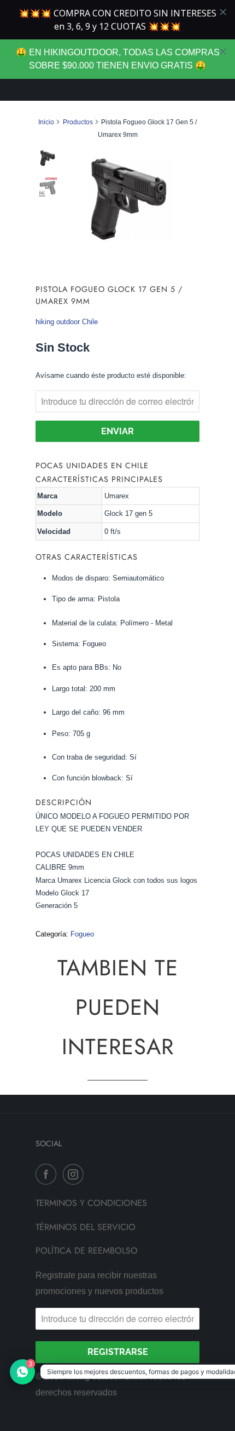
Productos (78, 122)
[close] (223, 51)
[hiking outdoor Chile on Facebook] (48, 1174)
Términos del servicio (86, 1227)
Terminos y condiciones (91, 1203)
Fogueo (82, 934)
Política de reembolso (87, 1250)
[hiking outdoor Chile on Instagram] (75, 1174)
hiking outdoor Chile (67, 322)
